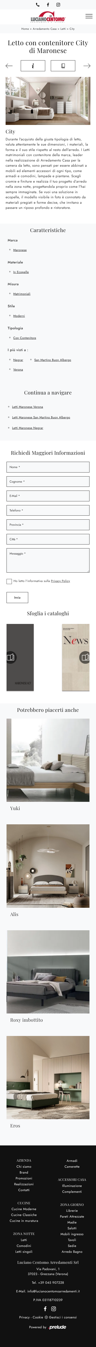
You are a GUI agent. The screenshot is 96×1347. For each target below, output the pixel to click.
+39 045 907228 (51, 1282)
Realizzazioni (24, 1184)
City (72, 29)
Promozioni (24, 1178)
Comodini (24, 1246)
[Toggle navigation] (89, 16)
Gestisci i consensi (63, 1317)
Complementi (72, 1191)
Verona (18, 369)
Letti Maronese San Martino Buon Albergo (41, 417)
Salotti (72, 1228)
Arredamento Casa (45, 29)
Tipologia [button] (15, 328)
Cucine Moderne (23, 1209)
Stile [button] (11, 306)
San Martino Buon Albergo (52, 360)
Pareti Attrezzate (72, 1216)
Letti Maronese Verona (27, 407)
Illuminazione (72, 1186)
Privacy (24, 1317)
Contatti (24, 1190)
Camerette (72, 1166)
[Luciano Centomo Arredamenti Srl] (48, 17)
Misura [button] (13, 284)
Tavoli (72, 1240)
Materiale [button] (15, 262)
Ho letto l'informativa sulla (42, 581)
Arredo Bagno (72, 1251)
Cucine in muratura (24, 1221)
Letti (63, 29)
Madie (72, 1222)
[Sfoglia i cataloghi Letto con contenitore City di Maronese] (63, 65)
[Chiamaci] (37, 4)
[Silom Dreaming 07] (85, 65)
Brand (24, 1172)
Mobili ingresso (72, 1234)
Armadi (72, 1161)
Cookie (38, 1317)
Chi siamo (24, 1166)
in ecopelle (21, 272)
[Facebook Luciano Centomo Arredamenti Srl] (48, 4)
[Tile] (10, 65)
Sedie (72, 1246)
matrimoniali (22, 294)
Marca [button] (13, 240)
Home (25, 29)
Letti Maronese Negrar (27, 428)
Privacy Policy (60, 581)
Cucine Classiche (24, 1215)
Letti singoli (24, 1251)
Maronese (20, 250)
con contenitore (24, 338)
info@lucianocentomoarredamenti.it (53, 1291)
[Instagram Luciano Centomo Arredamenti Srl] (58, 4)
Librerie (72, 1210)
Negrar (18, 360)
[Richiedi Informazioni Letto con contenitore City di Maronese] (33, 65)
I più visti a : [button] (18, 350)
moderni (19, 316)
